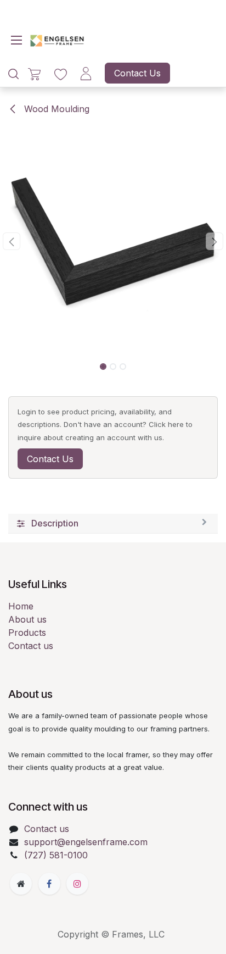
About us (27, 619)
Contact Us (137, 73)
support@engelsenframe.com (86, 841)
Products (27, 632)
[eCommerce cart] (34, 73)
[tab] (113, 524)
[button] (11, 241)
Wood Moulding (55, 108)
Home (20, 606)
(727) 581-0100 (56, 855)
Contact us (30, 645)
